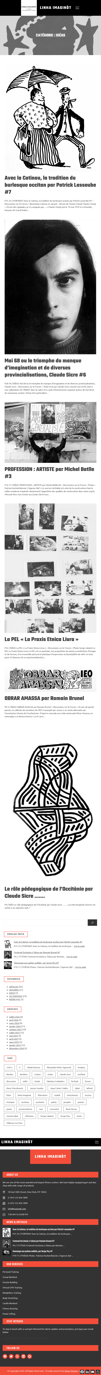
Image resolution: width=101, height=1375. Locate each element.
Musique (10, 1102)
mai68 (57, 1095)
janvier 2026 (15, 1026)
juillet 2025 (14, 1032)
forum (88, 1081)
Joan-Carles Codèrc (59, 1088)
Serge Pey (65, 1116)
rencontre (54, 1109)
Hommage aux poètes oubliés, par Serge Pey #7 (36, 962)
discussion (11, 1081)
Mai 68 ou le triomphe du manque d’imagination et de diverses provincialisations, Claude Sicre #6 (45, 368)
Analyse (81, 1067)
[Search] (92, 922)
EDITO (12, 993)
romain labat (12, 1116)
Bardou (9, 1074)
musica (88, 1095)
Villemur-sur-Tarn (14, 1123)
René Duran (71, 1109)
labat (77, 1088)
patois (54, 1102)
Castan (37, 1074)
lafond (89, 1088)
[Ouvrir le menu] (77, 8)
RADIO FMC (14, 999)
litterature (42, 1095)
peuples (67, 1102)
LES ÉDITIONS (15, 996)
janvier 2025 (15, 1045)
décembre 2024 (16, 1048)
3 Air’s (9, 1067)
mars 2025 (14, 1042)
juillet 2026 (14, 1016)
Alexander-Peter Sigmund (59, 1067)
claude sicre (65, 1074)
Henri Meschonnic (14, 1088)
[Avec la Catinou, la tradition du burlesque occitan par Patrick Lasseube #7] (8, 944)
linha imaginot (24, 1095)
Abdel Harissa (33, 1067)
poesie (81, 1102)
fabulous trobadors (55, 1081)
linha (8, 1095)
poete (9, 1109)
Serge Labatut (47, 1116)
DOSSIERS (14, 989)
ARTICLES (13, 986)
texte (79, 1116)
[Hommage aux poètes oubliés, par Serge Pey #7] (8, 965)
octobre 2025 (15, 1029)
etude (37, 1081)
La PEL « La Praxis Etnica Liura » (42, 639)
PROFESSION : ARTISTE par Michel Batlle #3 (49, 473)
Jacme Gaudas (36, 1088)
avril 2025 (13, 1039)
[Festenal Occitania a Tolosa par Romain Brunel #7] (8, 955)
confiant (81, 1074)
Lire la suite (79, 946)
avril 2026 (13, 1020)
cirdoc (50, 1074)
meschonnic (72, 1095)
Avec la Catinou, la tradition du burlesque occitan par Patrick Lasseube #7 (50, 185)
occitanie (40, 1102)
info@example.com (17, 1208)
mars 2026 (14, 1023)
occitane (25, 1102)
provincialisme (25, 1109)
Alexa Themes (71, 1370)
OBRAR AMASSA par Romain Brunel (44, 698)
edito (25, 1081)
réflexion (29, 1116)
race (41, 1109)
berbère (23, 1074)
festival (74, 1081)
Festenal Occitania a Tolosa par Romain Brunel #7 (37, 952)
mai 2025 (13, 1035)
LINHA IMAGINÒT (55, 8)
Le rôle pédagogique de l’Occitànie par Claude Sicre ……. (49, 893)
